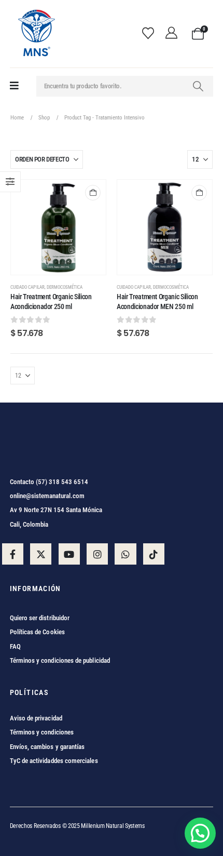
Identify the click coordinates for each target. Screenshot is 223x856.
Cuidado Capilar (27, 287)
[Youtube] (69, 554)
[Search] (198, 86)
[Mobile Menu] (14, 86)
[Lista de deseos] (151, 34)
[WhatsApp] (125, 554)
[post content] (58, 227)
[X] (40, 554)
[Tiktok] (153, 554)
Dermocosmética (65, 287)
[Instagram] (97, 554)
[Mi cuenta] (174, 34)
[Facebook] (12, 554)
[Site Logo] (36, 34)
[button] (200, 833)
